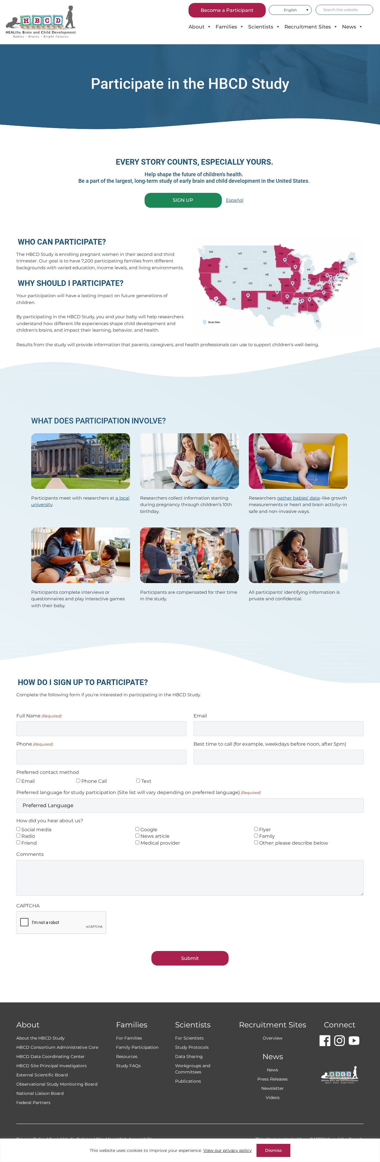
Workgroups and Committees (192, 1069)
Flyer (265, 829)
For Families (129, 1038)
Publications (188, 1081)
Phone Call (94, 781)
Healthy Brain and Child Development (46, 22)
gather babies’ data (298, 498)
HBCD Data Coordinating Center (50, 1056)
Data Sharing (189, 1056)
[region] (190, 1150)
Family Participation (137, 1047)
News (349, 27)
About (197, 27)
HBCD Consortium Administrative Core (57, 1047)
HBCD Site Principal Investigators (51, 1065)
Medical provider (160, 843)
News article (155, 836)
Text (146, 781)
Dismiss (273, 1150)
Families (226, 27)
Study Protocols (192, 1047)
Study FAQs (128, 1065)
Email (28, 781)
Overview (272, 1038)
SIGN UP (183, 200)
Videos (273, 1097)
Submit (190, 958)
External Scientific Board (42, 1075)
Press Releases (272, 1079)
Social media (36, 829)
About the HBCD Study (40, 1038)
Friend (29, 843)
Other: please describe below (293, 843)
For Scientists (189, 1038)
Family (267, 836)
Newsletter (272, 1088)
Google (148, 829)
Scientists (260, 27)
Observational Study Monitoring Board (56, 1084)
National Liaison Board (40, 1093)
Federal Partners (33, 1102)
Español (234, 200)
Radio (28, 836)
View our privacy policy (227, 1150)
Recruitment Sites (307, 27)
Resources (126, 1056)
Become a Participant (227, 10)
